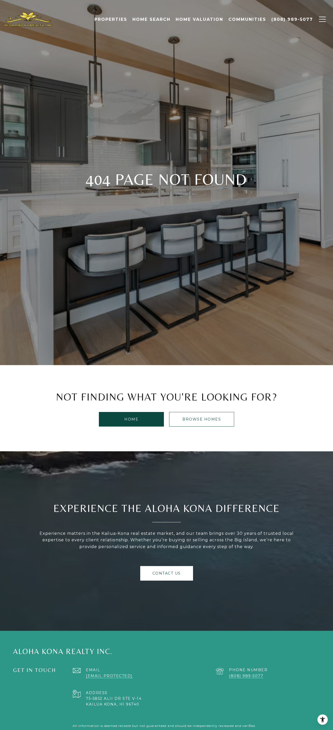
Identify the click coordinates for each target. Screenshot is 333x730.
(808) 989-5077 (246, 676)
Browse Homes (201, 419)
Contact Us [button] (166, 573)
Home (131, 419)
